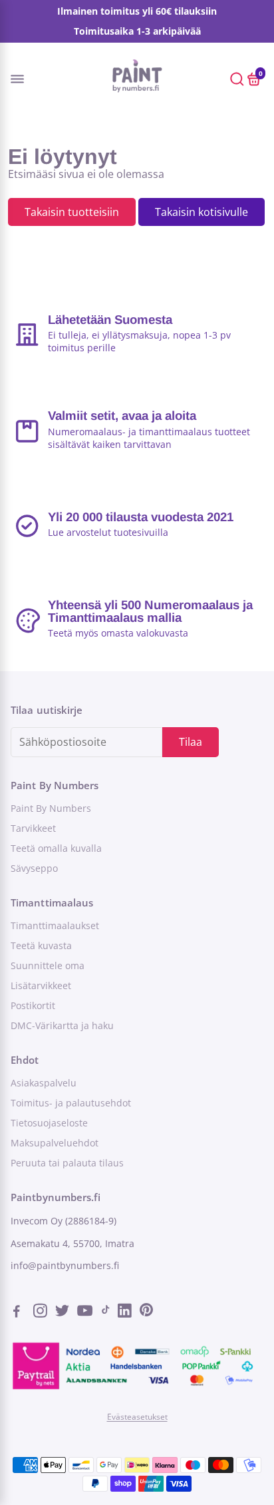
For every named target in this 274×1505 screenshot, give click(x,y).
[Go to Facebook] (20, 1312)
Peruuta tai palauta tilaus (67, 1163)
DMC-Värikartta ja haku (62, 1026)
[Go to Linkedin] (126, 1312)
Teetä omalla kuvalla (56, 848)
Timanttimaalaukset (55, 926)
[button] (29, 78)
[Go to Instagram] (41, 1312)
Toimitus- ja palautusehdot (71, 1103)
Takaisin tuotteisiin (72, 212)
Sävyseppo (34, 868)
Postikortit (33, 1006)
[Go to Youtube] (85, 1312)
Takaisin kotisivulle (201, 212)
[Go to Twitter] (63, 1312)
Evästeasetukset (137, 1416)
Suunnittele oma (47, 966)
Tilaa (190, 742)
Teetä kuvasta (41, 946)
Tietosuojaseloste (49, 1123)
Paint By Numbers (51, 808)
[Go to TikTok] (105, 1312)
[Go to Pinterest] (146, 1312)
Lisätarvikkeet (41, 986)
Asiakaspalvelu (43, 1083)
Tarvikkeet (33, 828)
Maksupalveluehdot (54, 1143)
